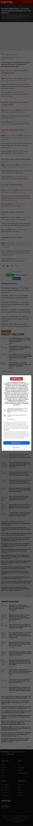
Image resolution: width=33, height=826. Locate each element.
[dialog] (16, 413)
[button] (16, 419)
